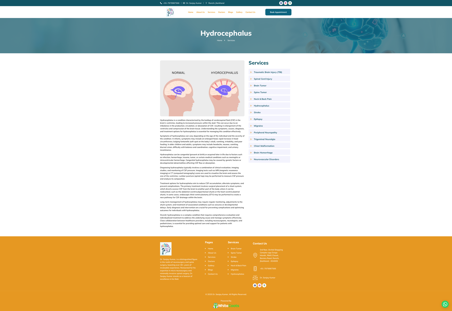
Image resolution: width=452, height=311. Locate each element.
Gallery (239, 12)
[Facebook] (281, 3)
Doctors (221, 12)
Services (211, 12)
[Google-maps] (290, 3)
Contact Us (250, 12)
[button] (445, 304)
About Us (200, 12)
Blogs (230, 12)
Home (190, 12)
